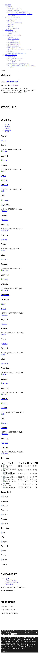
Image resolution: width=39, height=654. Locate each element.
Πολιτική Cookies (10, 580)
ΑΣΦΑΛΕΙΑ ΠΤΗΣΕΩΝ (11, 55)
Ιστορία (10, 7)
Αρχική (7, 579)
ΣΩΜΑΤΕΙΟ (8, 5)
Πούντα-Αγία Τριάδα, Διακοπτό (17, 53)
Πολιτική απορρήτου (11, 582)
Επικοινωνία (9, 584)
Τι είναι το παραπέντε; (14, 19)
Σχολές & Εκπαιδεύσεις (15, 23)
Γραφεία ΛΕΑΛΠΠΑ (13, 10)
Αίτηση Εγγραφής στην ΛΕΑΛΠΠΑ (18, 12)
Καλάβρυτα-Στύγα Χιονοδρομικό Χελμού (20, 49)
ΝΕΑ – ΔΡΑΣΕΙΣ (12, 31)
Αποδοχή (14, 634)
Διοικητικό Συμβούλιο (14, 8)
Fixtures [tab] (7, 126)
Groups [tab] (7, 124)
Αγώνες (10, 26)
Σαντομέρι (11, 40)
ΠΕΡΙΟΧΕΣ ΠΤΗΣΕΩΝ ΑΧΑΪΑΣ (13, 35)
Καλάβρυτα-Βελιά (13, 46)
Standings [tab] (8, 130)
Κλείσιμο (4, 651)
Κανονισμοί (11, 56)
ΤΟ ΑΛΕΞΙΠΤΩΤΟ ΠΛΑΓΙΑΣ (12, 17)
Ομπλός (10, 37)
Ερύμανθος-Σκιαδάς (14, 44)
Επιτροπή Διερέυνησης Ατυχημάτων (19, 64)
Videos (10, 33)
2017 (13, 62)
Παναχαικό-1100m (13, 39)
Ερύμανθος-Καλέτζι (14, 42)
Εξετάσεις (11, 24)
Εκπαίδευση (11, 21)
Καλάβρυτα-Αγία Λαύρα (15, 48)
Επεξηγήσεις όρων (13, 28)
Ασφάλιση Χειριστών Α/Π (15, 58)
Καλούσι (10, 51)
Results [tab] (7, 128)
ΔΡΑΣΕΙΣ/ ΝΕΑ (9, 30)
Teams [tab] (7, 132)
